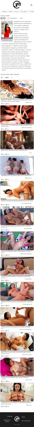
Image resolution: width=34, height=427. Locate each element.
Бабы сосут (28, 178)
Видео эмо (29, 102)
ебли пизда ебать (27, 127)
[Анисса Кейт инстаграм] (1, 18)
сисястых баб (28, 228)
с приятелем (28, 279)
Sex (31, 153)
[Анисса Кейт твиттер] (4, 18)
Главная (4, 11)
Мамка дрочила (27, 304)
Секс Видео (24, 11)
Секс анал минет (27, 354)
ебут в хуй (29, 380)
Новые (10, 11)
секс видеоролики (26, 203)
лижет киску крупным (25, 329)
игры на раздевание (26, 253)
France (7, 38)
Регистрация (26, 420)
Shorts (16, 11)
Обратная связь (7, 420)
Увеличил (29, 405)
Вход (23, 417)
